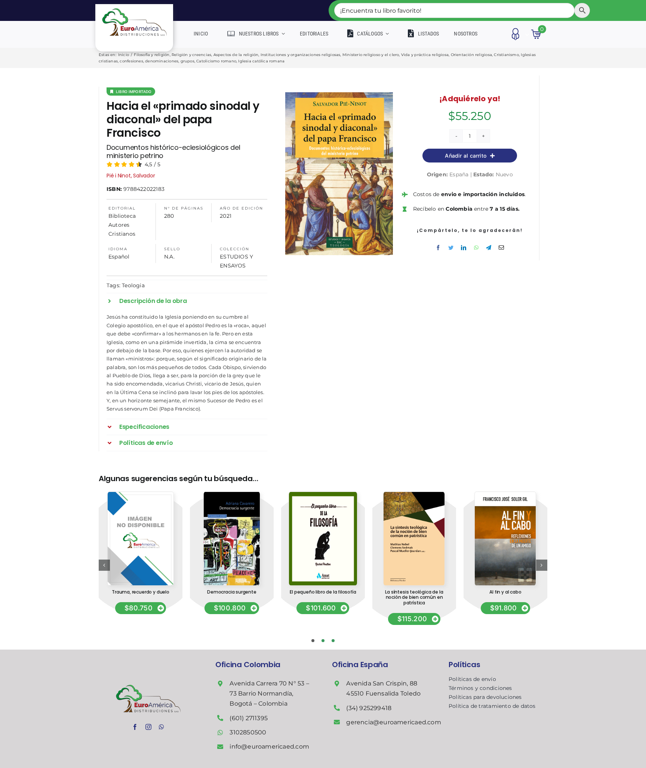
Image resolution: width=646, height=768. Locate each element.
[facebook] (135, 727)
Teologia (133, 285)
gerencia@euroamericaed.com (393, 722)
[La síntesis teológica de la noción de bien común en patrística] (414, 494)
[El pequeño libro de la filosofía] (323, 494)
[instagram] (148, 727)
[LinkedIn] (463, 247)
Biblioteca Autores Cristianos (122, 225)
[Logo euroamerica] (134, 6)
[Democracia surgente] (232, 494)
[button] (187, 301)
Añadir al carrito (465, 155)
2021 (225, 216)
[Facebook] (438, 247)
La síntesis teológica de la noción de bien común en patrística (414, 597)
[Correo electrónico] (501, 247)
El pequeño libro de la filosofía (323, 592)
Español (118, 256)
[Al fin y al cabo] (505, 494)
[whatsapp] (161, 727)
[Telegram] (488, 247)
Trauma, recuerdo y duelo (140, 592)
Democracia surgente (231, 592)
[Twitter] (450, 247)
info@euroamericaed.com (269, 746)
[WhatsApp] (476, 247)
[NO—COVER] (140, 494)
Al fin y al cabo (505, 592)
